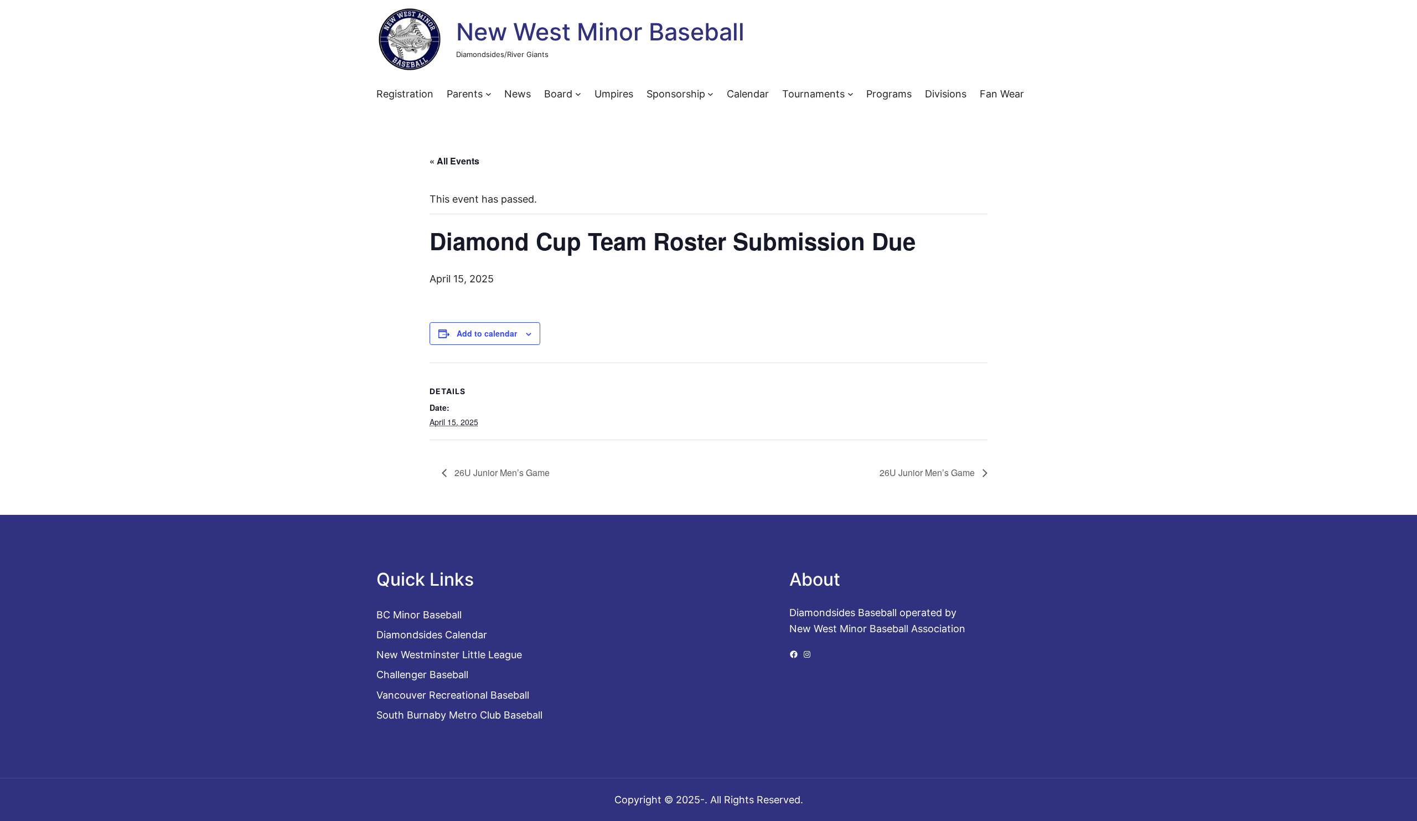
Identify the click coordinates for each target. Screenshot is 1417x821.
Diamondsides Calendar (431, 634)
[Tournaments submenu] (850, 94)
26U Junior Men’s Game (501, 472)
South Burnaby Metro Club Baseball (459, 715)
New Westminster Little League (449, 654)
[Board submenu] (578, 94)
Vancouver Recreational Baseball (452, 695)
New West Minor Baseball (600, 32)
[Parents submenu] (488, 94)
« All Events (454, 160)
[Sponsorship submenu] (710, 94)
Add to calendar (487, 333)
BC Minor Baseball (419, 614)
